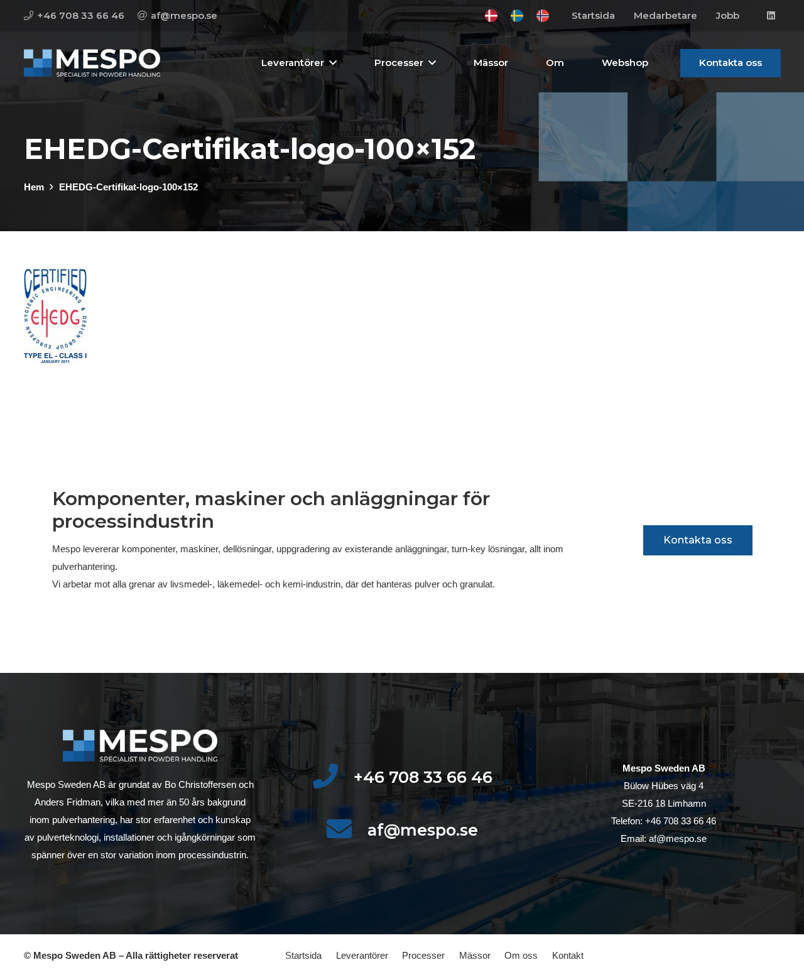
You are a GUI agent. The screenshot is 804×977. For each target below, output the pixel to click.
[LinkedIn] (771, 15)
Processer (423, 955)
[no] (542, 15)
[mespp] (92, 63)
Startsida (303, 955)
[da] (491, 15)
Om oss (521, 955)
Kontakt (568, 955)
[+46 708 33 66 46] (333, 777)
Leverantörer (362, 955)
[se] (517, 15)
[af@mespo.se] (346, 830)
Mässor (475, 955)
